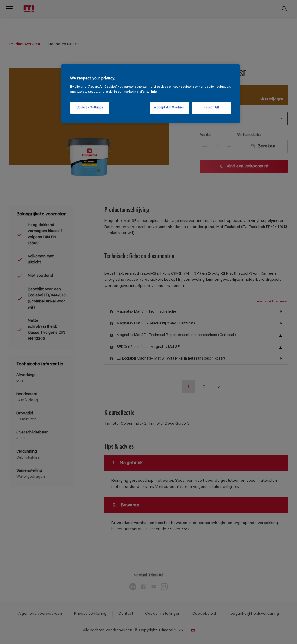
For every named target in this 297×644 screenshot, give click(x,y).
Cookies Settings (89, 107)
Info (154, 92)
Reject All (211, 107)
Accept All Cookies (169, 107)
